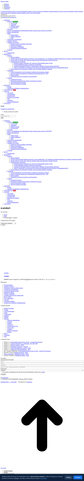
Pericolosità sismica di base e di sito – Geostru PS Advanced (26, 342)
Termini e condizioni (9, 294)
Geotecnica (10, 324)
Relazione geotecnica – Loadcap (19, 346)
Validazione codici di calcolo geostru (13, 288)
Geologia (9, 321)
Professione (4, 368)
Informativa (43, 478)
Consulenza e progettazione (11, 289)
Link (43, 372)
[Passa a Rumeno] (7, 8)
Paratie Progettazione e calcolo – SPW (21, 348)
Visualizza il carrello (6, 109)
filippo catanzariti (8, 354)
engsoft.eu (29, 382)
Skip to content (4, 1)
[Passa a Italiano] (6, 5)
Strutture (9, 323)
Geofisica (9, 329)
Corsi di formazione (9, 311)
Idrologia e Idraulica (12, 330)
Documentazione (8, 285)
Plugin (5, 333)
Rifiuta (69, 477)
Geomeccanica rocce (12, 326)
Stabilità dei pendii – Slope (21, 352)
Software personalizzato (13, 320)
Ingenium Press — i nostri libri (8, 382)
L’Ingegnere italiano (9, 301)
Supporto (6, 315)
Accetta (77, 477)
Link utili (6, 300)
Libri (5, 336)
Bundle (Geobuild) (9, 308)
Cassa (12, 109)
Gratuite (6, 310)
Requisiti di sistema (9, 292)
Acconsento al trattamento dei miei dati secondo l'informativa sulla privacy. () (23, 372)
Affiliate (6, 317)
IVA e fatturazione (8, 298)
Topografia (7, 335)
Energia (9, 332)
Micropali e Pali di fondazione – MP (20, 349)
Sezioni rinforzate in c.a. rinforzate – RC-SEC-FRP (24, 343)
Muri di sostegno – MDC (17, 345)
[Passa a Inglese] (6, 4)
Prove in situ (10, 327)
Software (6, 318)
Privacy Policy (7, 297)
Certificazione (7, 314)
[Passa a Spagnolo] (7, 7)
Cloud (5, 313)
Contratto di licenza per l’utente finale (13, 295)
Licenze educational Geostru (11, 291)
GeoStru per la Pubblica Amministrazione (14, 302)
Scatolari (6, 276)
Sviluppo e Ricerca (9, 286)
